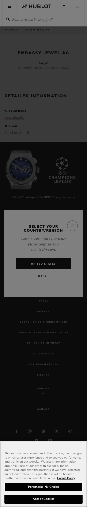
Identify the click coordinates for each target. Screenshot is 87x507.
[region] (43, 474)
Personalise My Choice (43, 487)
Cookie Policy (66, 478)
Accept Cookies (43, 499)
